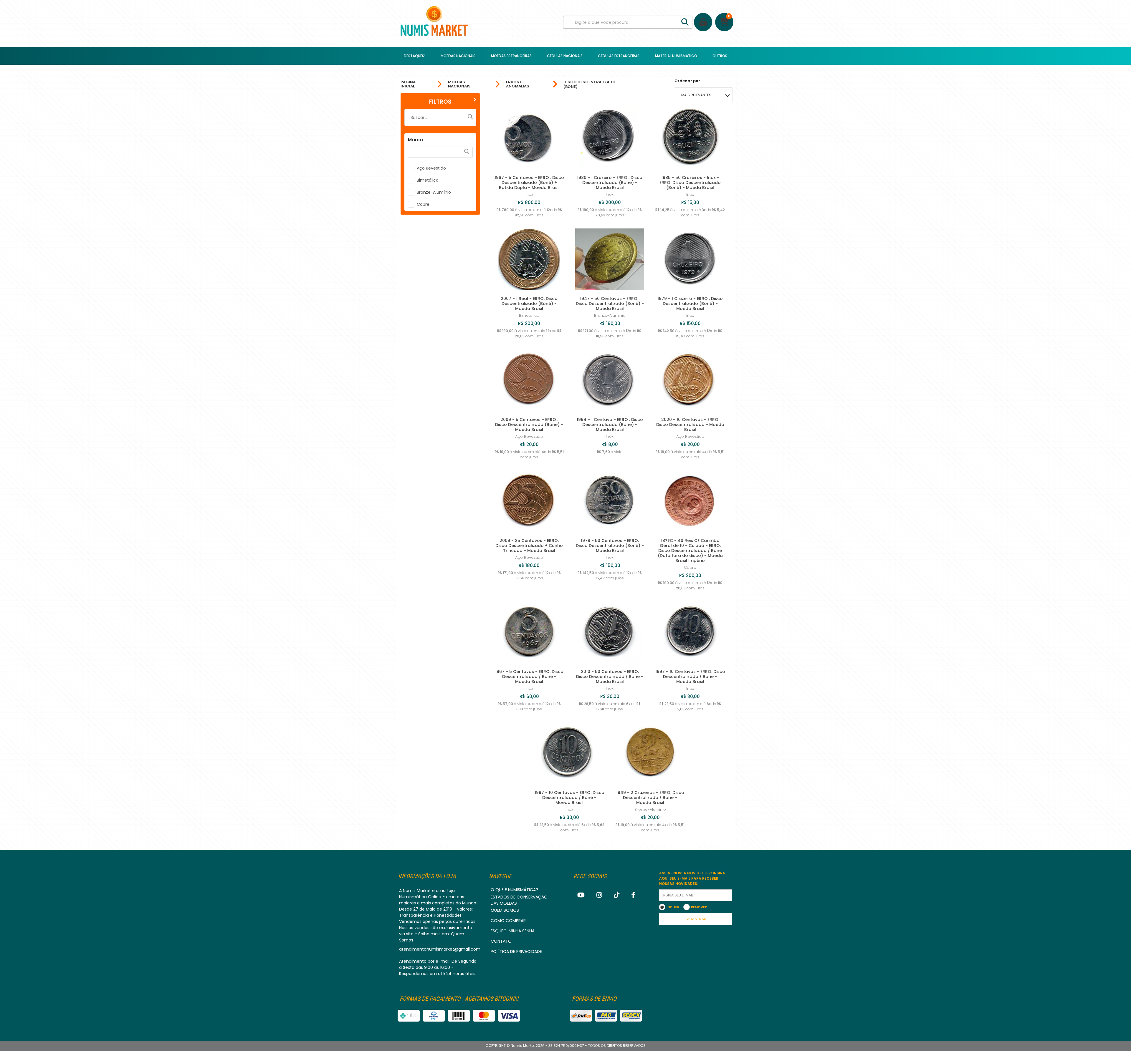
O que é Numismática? (514, 890)
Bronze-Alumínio (434, 192)
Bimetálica (428, 180)
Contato (501, 941)
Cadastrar (695, 919)
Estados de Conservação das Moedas (519, 900)
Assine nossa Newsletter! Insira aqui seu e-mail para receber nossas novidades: (692, 878)
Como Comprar (508, 921)
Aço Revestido (431, 168)
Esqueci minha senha (513, 931)
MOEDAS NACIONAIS (459, 84)
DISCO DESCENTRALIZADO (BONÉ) (589, 84)
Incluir (673, 907)
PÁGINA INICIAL (408, 84)
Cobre (423, 204)
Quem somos (505, 910)
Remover (699, 907)
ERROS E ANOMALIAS (517, 84)
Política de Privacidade (516, 951)
